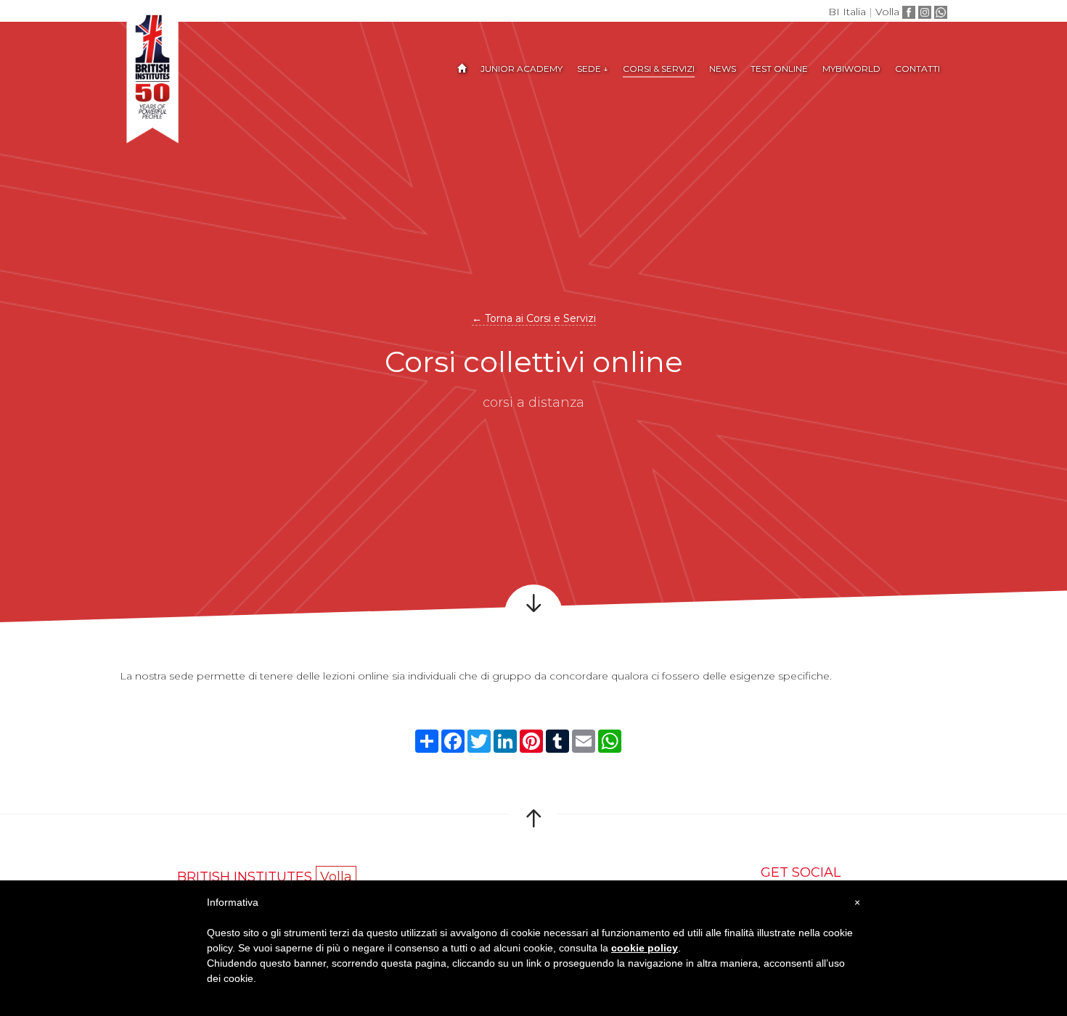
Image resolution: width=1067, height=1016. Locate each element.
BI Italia (847, 11)
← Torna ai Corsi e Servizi (534, 318)
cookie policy (644, 948)
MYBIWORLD (851, 68)
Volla (887, 11)
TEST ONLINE (779, 68)
